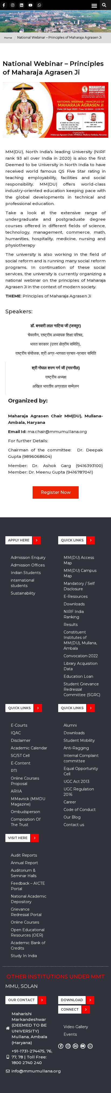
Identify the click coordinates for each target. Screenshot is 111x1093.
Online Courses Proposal (25, 781)
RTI (14, 770)
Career (70, 802)
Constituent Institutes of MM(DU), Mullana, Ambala (80, 640)
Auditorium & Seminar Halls (23, 873)
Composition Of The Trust (25, 822)
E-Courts (19, 725)
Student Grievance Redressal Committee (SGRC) (82, 689)
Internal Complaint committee (81, 758)
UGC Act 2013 (76, 781)
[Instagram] (12, 5)
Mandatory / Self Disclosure (79, 586)
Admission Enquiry (28, 557)
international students (22, 583)
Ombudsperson (25, 811)
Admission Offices (28, 565)
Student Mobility (79, 740)
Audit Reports (24, 855)
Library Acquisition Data (81, 666)
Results (71, 624)
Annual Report (24, 862)
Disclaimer (20, 740)
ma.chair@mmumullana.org (57, 431)
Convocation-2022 (81, 655)
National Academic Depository (28, 899)
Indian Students (26, 572)
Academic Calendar (29, 748)
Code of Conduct (80, 809)
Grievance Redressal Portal (26, 912)
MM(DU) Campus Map (80, 573)
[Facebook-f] (4, 5)
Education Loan (78, 676)
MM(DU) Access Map (79, 560)
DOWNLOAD (72, 1000)
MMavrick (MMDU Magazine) (28, 801)
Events (70, 1034)
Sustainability (23, 593)
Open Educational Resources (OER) (27, 932)
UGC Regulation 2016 (79, 792)
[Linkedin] (21, 5)
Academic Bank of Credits (28, 945)
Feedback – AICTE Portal (28, 886)
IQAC (16, 732)
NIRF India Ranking (74, 614)
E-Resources (76, 596)
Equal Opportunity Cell (81, 771)
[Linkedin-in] (75, 1046)
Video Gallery (76, 1026)
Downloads (74, 604)
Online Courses (25, 922)
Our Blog (72, 817)
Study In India (24, 955)
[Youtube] (30, 5)
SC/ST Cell (20, 755)
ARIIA (16, 791)
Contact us (74, 824)
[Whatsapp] (39, 5)
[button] (94, 5)
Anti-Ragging (76, 748)
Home (8, 37)
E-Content (20, 763)
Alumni (70, 725)
